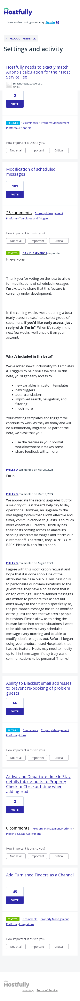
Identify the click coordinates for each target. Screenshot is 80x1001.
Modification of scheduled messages (31, 171)
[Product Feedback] (18, 11)
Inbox (22, 735)
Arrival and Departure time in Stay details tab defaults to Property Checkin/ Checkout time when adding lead (38, 784)
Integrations (26, 924)
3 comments (30, 730)
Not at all (18, 150)
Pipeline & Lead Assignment (23, 834)
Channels (25, 128)
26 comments (19, 212)
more (53, 451)
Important (39, 150)
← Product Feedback (21, 38)
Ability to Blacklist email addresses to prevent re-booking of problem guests (39, 688)
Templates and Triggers (34, 218)
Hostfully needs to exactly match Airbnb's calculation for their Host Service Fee (38, 72)
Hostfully (28, 990)
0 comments (30, 123)
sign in (50, 22)
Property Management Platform (52, 828)
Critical (62, 150)
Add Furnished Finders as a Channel (40, 875)
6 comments (30, 919)
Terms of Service (47, 990)
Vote (14, 104)
